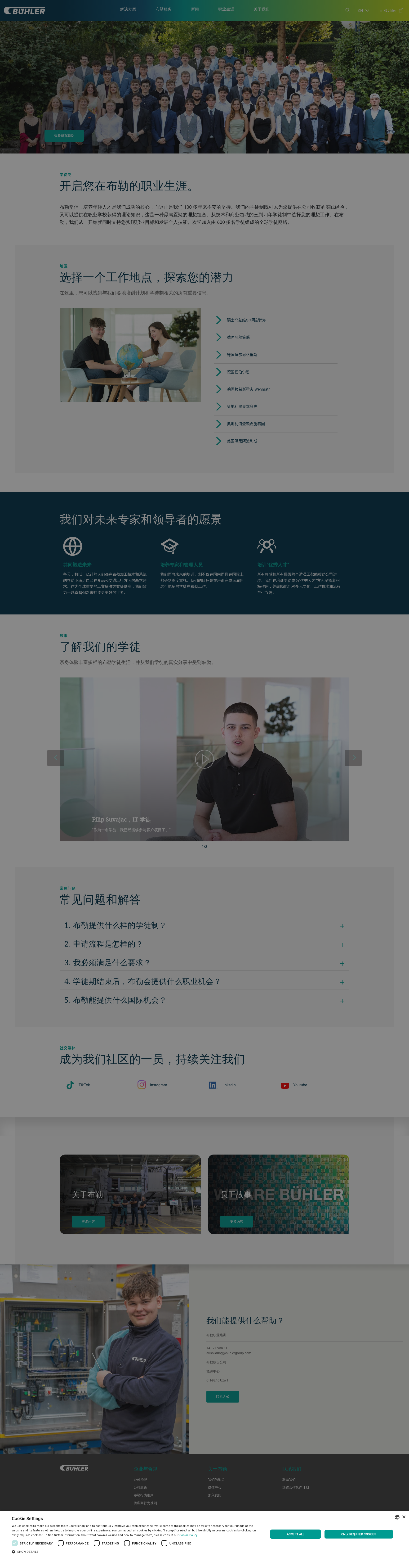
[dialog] (204, 1534)
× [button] (403, 1517)
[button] (136, 1551)
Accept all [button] (295, 1534)
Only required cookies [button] (358, 1534)
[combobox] (397, 1517)
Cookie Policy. (188, 1535)
